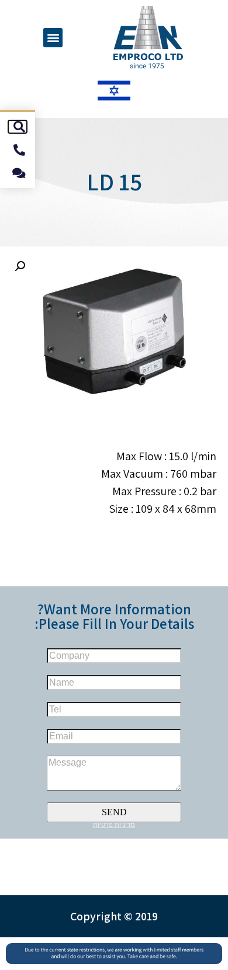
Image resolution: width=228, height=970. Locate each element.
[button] (53, 37)
